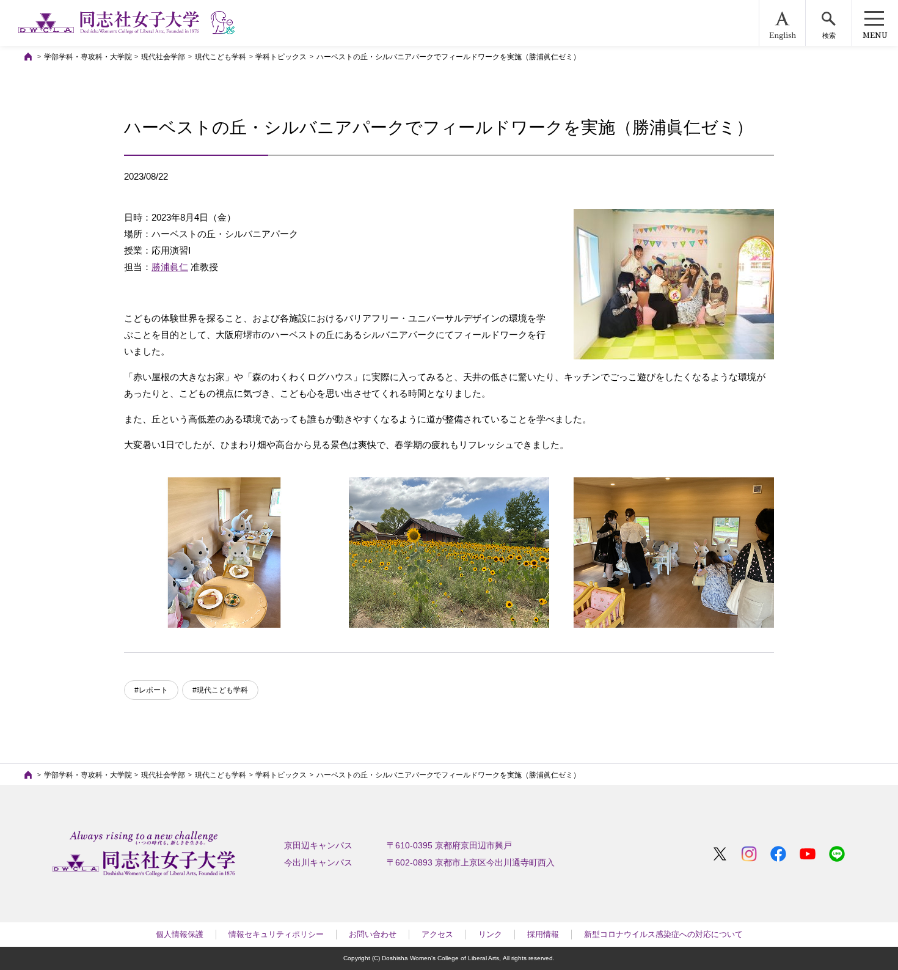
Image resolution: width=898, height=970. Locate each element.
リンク (490, 934)
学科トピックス (281, 57)
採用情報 (543, 934)
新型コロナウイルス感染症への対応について (663, 934)
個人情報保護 (179, 934)
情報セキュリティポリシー (276, 934)
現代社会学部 (163, 57)
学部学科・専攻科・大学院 (88, 57)
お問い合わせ (372, 934)
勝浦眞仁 (169, 267)
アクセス (437, 934)
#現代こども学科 (220, 690)
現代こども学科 (220, 57)
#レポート (151, 690)
